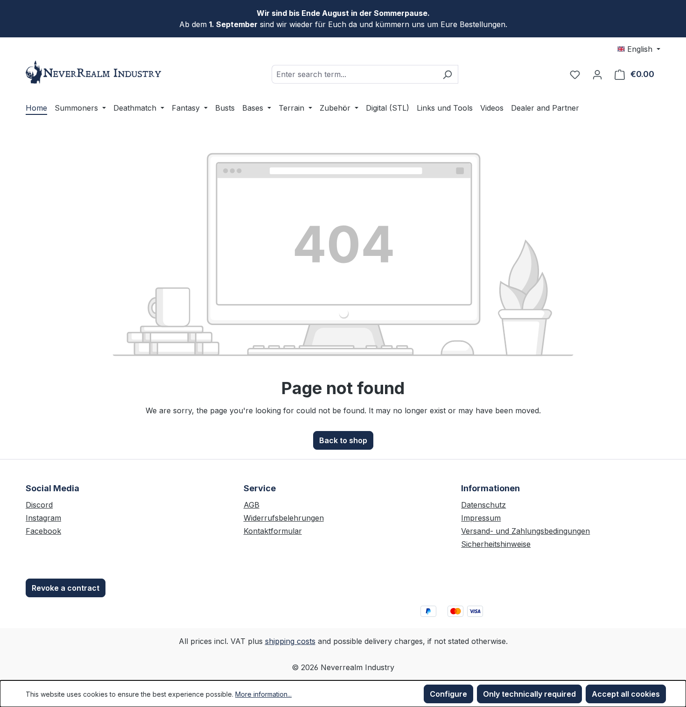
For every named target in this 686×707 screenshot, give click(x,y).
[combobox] (354, 74)
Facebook (43, 531)
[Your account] (597, 74)
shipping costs (290, 641)
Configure (448, 694)
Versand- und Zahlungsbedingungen (525, 531)
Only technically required (529, 694)
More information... (263, 694)
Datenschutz (483, 504)
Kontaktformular (273, 531)
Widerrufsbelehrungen (284, 518)
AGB (251, 504)
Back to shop (343, 440)
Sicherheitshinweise (496, 544)
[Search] (447, 74)
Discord (39, 504)
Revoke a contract (65, 588)
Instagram (43, 518)
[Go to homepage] (96, 72)
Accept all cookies (626, 694)
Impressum (481, 518)
